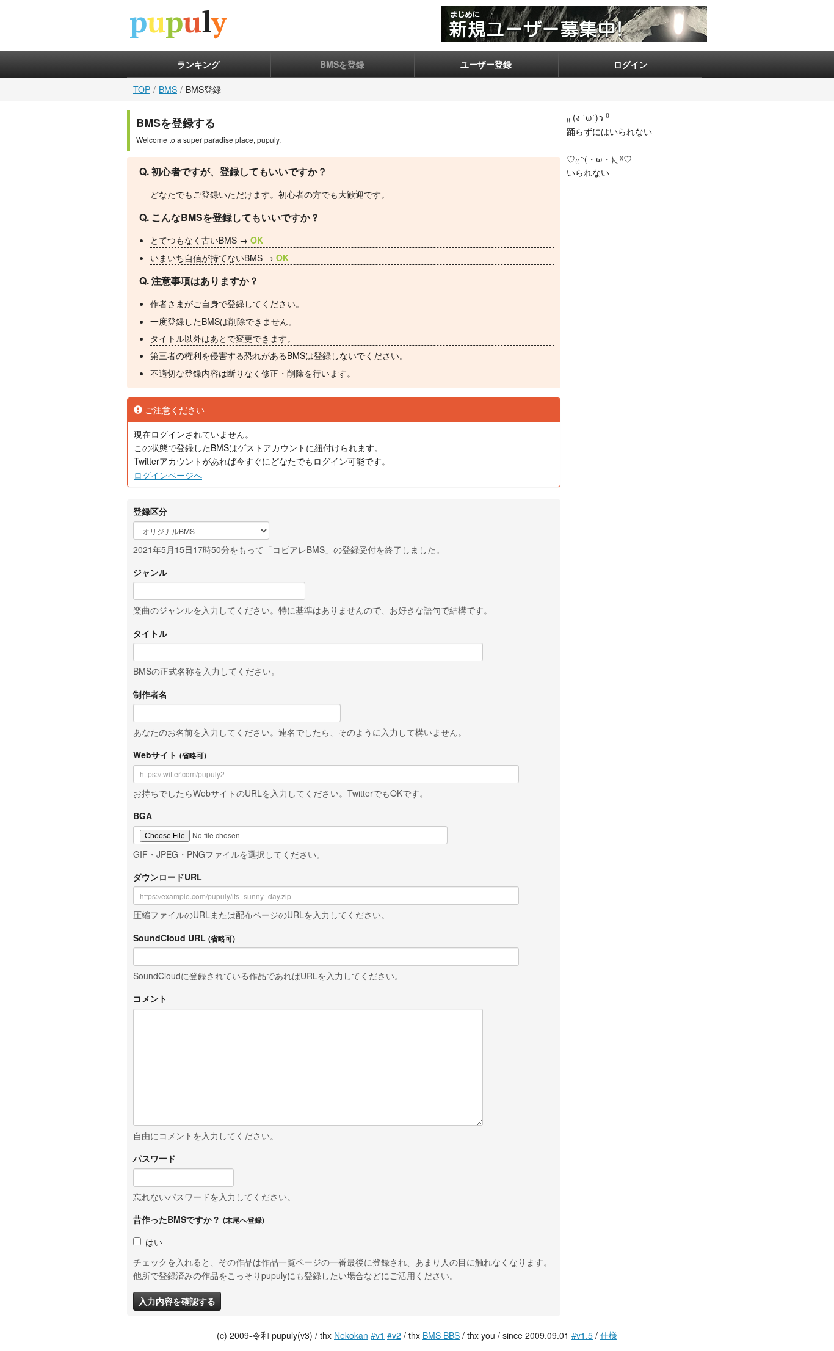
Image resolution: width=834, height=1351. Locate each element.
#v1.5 (582, 1335)
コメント (150, 998)
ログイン (631, 64)
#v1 (378, 1335)
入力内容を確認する (177, 1301)
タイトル (150, 633)
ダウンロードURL (167, 877)
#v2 (394, 1335)
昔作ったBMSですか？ (198, 1219)
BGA (142, 816)
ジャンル (150, 572)
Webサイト (169, 754)
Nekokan (351, 1335)
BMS (168, 89)
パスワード (154, 1158)
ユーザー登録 (486, 64)
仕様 (608, 1335)
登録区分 (150, 511)
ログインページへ (168, 475)
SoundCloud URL (184, 938)
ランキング (198, 64)
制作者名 (150, 694)
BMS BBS (441, 1335)
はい (153, 1242)
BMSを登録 (342, 64)
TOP (141, 89)
